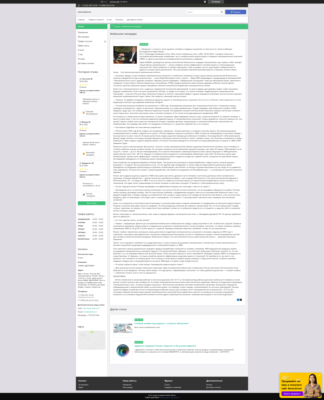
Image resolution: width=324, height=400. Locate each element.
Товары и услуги (95, 20)
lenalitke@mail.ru (90, 312)
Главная (81, 20)
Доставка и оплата (134, 20)
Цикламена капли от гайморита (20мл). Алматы (91, 101)
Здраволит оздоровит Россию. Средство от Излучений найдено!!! (165, 346)
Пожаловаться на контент (169, 397)
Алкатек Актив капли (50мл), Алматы (91, 143)
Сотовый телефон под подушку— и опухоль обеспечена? (161, 323)
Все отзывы (91, 203)
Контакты (119, 20)
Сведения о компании (173, 387)
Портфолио (83, 32)
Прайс (80, 387)
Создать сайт (115, 2)
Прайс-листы (83, 46)
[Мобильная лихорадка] (125, 55)
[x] (241, 300)
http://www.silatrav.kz (91, 308)
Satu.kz (173, 395)
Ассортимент (83, 385)
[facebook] (238, 300)
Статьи (118, 26)
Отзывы (81, 59)
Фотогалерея (83, 37)
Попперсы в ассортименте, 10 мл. (92, 184)
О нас (109, 20)
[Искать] (222, 12)
